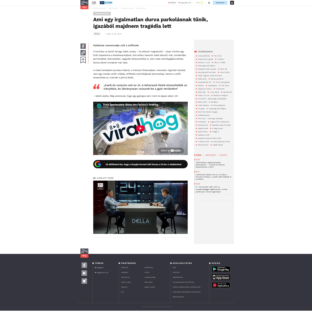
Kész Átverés (202, 145)
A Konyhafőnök (203, 56)
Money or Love (203, 62)
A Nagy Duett (217, 128)
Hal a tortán (224, 72)
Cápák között (202, 128)
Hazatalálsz (212, 85)
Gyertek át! (227, 92)
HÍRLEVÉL (176, 272)
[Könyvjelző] (83, 60)
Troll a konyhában (222, 82)
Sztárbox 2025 (203, 135)
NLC (122, 292)
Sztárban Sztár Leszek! (206, 69)
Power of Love (203, 95)
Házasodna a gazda (205, 59)
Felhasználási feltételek (183, 282)
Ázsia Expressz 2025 (221, 142)
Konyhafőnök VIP (204, 82)
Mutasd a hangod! (220, 95)
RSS (174, 267)
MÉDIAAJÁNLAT (178, 297)
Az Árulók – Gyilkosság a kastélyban (212, 99)
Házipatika (149, 267)
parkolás (114, 8)
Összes (223, 155)
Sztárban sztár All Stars (221, 125)
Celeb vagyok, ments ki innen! (209, 76)
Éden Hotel (202, 102)
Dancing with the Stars (206, 72)
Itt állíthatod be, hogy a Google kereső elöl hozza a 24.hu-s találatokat (143, 164)
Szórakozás (102, 13)
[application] (140, 207)
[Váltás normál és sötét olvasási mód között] (209, 2)
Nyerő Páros (202, 132)
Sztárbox (214, 102)
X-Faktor (220, 59)
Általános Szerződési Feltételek (186, 292)
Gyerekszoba (150, 277)
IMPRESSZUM (178, 277)
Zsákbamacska (203, 115)
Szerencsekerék (217, 79)
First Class (126, 282)
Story (147, 272)
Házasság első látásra (217, 109)
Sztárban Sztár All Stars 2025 (209, 138)
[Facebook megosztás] (83, 46)
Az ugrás (201, 109)
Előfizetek (220, 2)
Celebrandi (219, 89)
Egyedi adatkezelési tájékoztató (186, 287)
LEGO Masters (203, 105)
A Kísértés (201, 122)
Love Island (214, 92)
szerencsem (128, 8)
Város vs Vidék (219, 62)
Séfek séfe (202, 79)
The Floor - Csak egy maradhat (210, 118)
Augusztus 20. (185, 3)
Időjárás (173, 3)
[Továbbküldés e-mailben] (83, 52)
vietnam (142, 8)
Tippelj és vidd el (204, 89)
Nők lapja (149, 282)
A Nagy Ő (215, 132)
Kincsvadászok (219, 105)
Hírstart (124, 272)
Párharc (200, 85)
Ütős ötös (201, 92)
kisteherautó (100, 8)
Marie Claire (150, 287)
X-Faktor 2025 (203, 142)
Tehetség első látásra (206, 66)
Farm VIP (223, 69)
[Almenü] (94, 2)
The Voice (217, 56)
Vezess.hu (125, 277)
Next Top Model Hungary (207, 112)
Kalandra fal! (202, 125)
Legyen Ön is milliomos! (219, 122)
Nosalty (124, 287)
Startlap (124, 267)
